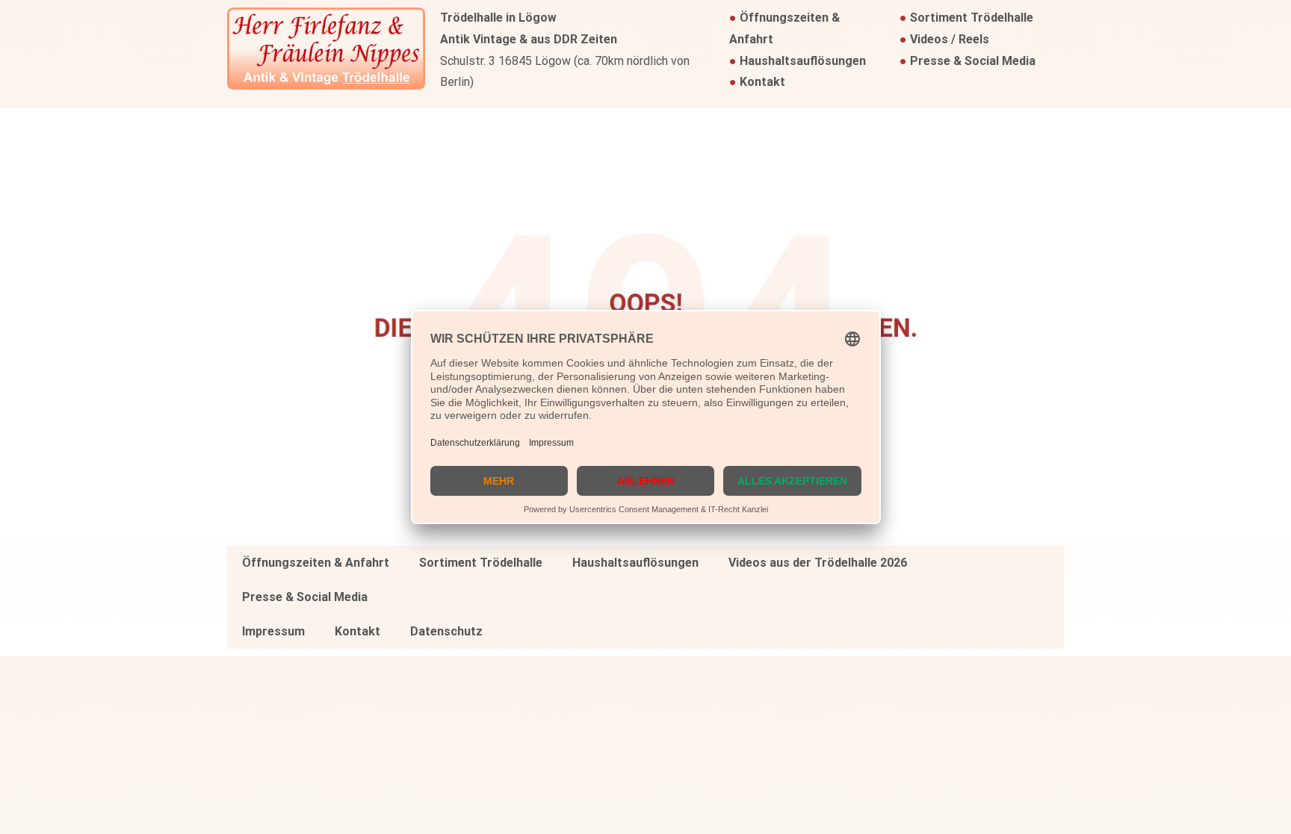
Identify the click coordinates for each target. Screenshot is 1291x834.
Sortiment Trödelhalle (971, 17)
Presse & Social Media (972, 61)
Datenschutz (446, 631)
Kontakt (762, 82)
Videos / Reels (949, 39)
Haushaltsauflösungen (803, 61)
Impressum (273, 631)
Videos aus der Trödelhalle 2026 (817, 563)
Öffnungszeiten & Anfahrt (315, 563)
